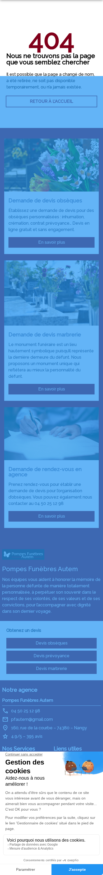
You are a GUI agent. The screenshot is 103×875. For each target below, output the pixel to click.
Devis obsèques (52, 643)
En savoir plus (51, 242)
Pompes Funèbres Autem (27, 700)
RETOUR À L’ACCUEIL (51, 101)
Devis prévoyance (51, 655)
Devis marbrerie (51, 668)
